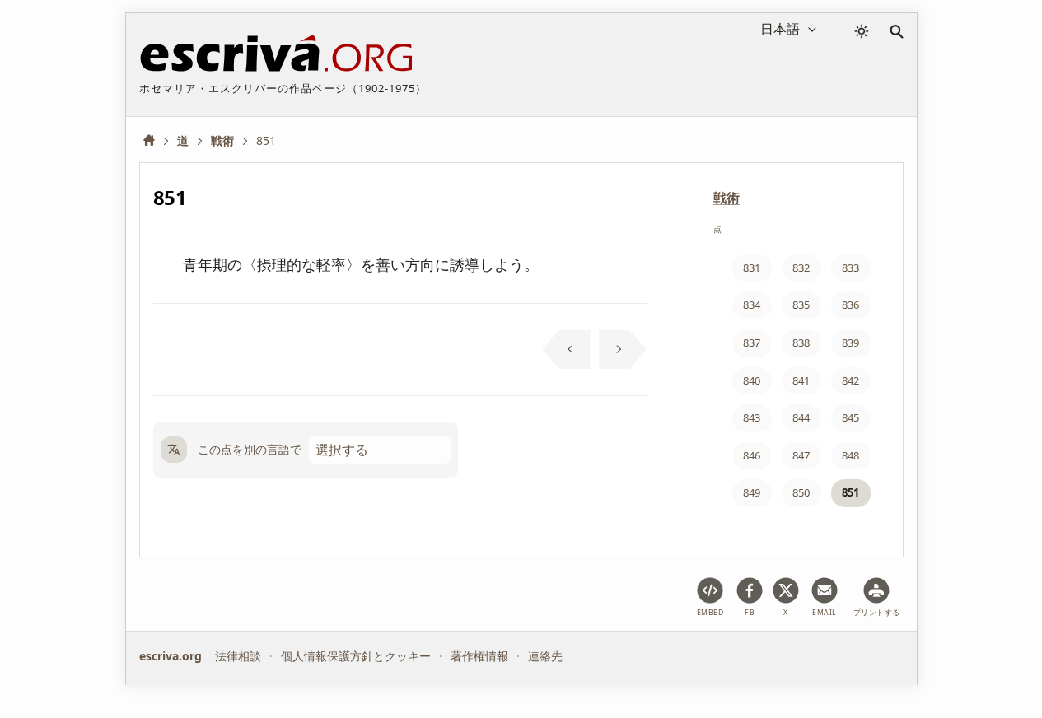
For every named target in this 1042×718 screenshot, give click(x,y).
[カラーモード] (861, 31)
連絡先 (545, 656)
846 (751, 455)
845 (850, 417)
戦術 (726, 198)
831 (751, 267)
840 (751, 380)
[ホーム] (155, 140)
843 (751, 417)
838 (801, 342)
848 (850, 455)
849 (751, 492)
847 (801, 455)
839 (850, 342)
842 (850, 380)
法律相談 (238, 656)
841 (801, 380)
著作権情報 (479, 656)
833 (850, 267)
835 (801, 304)
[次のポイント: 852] (623, 350)
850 (801, 492)
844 (801, 417)
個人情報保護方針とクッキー (356, 656)
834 (751, 304)
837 (751, 342)
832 (801, 267)
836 (850, 304)
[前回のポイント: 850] (566, 350)
